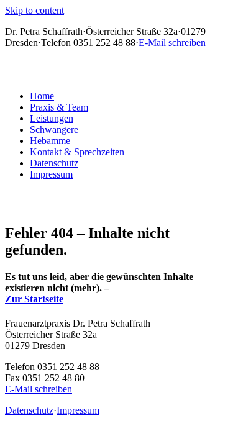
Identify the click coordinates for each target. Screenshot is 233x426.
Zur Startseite (34, 299)
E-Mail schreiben (172, 42)
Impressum (51, 174)
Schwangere (54, 129)
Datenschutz (54, 163)
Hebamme (50, 140)
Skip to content (34, 10)
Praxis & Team (59, 107)
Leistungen (51, 118)
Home (42, 96)
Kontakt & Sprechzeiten (77, 152)
